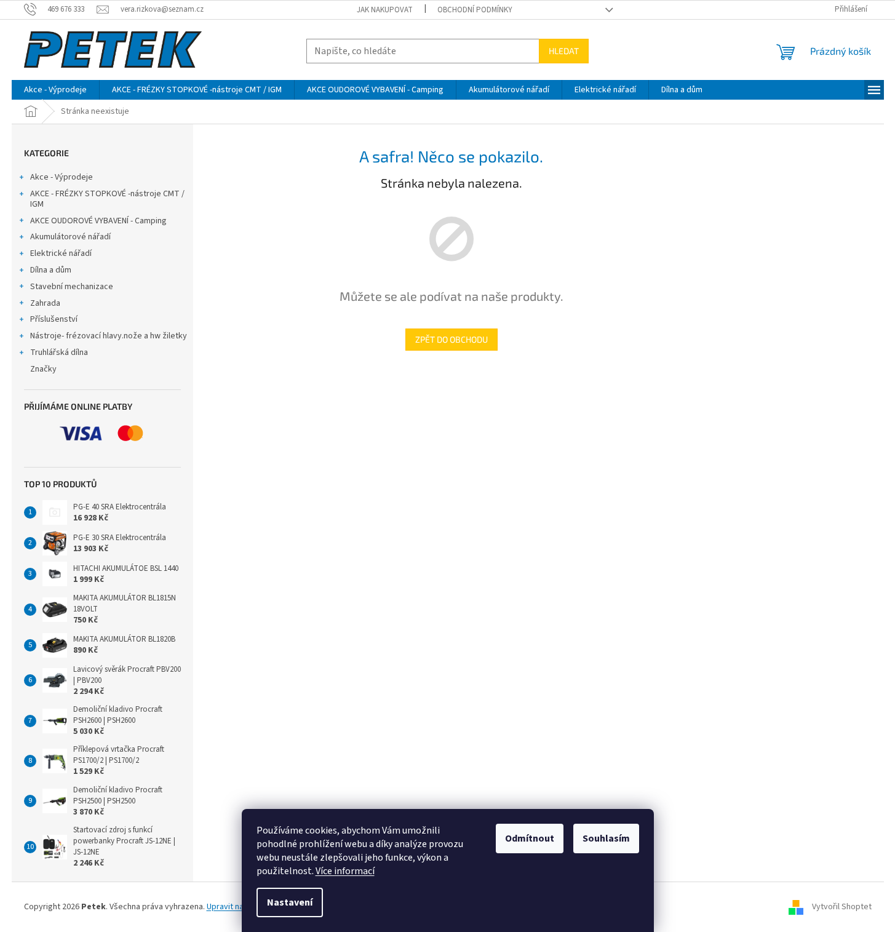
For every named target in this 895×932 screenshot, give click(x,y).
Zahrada (45, 303)
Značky (43, 369)
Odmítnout (529, 838)
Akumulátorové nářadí (70, 237)
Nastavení (289, 902)
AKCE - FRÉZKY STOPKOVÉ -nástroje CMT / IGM (107, 199)
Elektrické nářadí (61, 253)
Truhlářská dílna (59, 352)
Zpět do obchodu (451, 339)
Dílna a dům (50, 270)
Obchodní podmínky (474, 9)
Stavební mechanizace (71, 287)
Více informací (345, 871)
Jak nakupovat (385, 9)
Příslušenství (54, 319)
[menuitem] (55, 90)
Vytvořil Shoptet (842, 907)
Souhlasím (606, 838)
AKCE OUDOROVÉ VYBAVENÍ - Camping (98, 221)
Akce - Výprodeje (61, 177)
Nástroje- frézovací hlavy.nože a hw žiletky (108, 336)
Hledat (564, 51)
